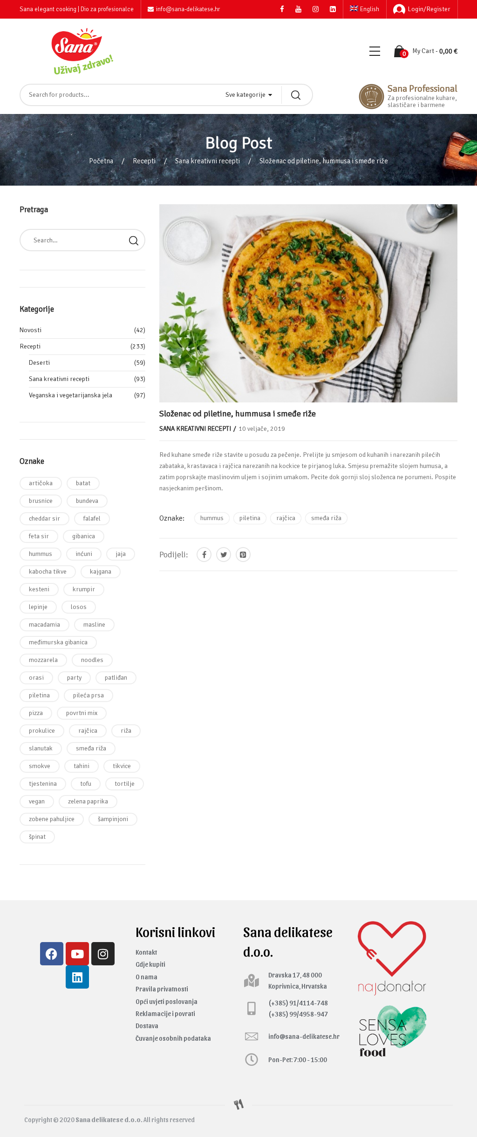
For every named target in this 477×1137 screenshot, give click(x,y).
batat (83, 483)
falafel (92, 518)
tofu (85, 784)
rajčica (285, 518)
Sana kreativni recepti (207, 161)
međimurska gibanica (58, 642)
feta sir (39, 536)
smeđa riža (326, 518)
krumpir (84, 589)
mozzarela (43, 660)
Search (133, 240)
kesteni (39, 589)
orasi (36, 678)
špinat (37, 837)
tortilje (125, 784)
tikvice (122, 766)
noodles (92, 660)
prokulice (42, 731)
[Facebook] (51, 953)
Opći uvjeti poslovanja (167, 1001)
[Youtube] (77, 953)
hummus (212, 518)
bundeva (87, 501)
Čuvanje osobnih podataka (173, 1038)
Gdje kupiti (150, 964)
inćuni (83, 554)
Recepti (144, 161)
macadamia (44, 625)
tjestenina (43, 784)
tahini (81, 766)
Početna (101, 161)
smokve (39, 766)
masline (94, 625)
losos (79, 607)
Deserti (39, 363)
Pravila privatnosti (162, 989)
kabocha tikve (48, 571)
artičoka (41, 483)
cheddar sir (44, 518)
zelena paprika (88, 801)
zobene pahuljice (52, 819)
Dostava (147, 1026)
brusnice (41, 501)
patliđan (116, 678)
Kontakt (146, 952)
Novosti (30, 330)
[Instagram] (103, 953)
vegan (37, 801)
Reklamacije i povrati (165, 1013)
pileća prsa (88, 695)
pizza (36, 713)
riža (126, 731)
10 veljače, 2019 (261, 429)
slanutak (41, 748)
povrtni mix (81, 713)
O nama (146, 977)
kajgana (100, 571)
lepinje (38, 607)
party (74, 678)
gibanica (83, 536)
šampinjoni (113, 819)
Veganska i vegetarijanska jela (70, 395)
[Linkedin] (77, 977)
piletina (249, 518)
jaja (121, 554)
